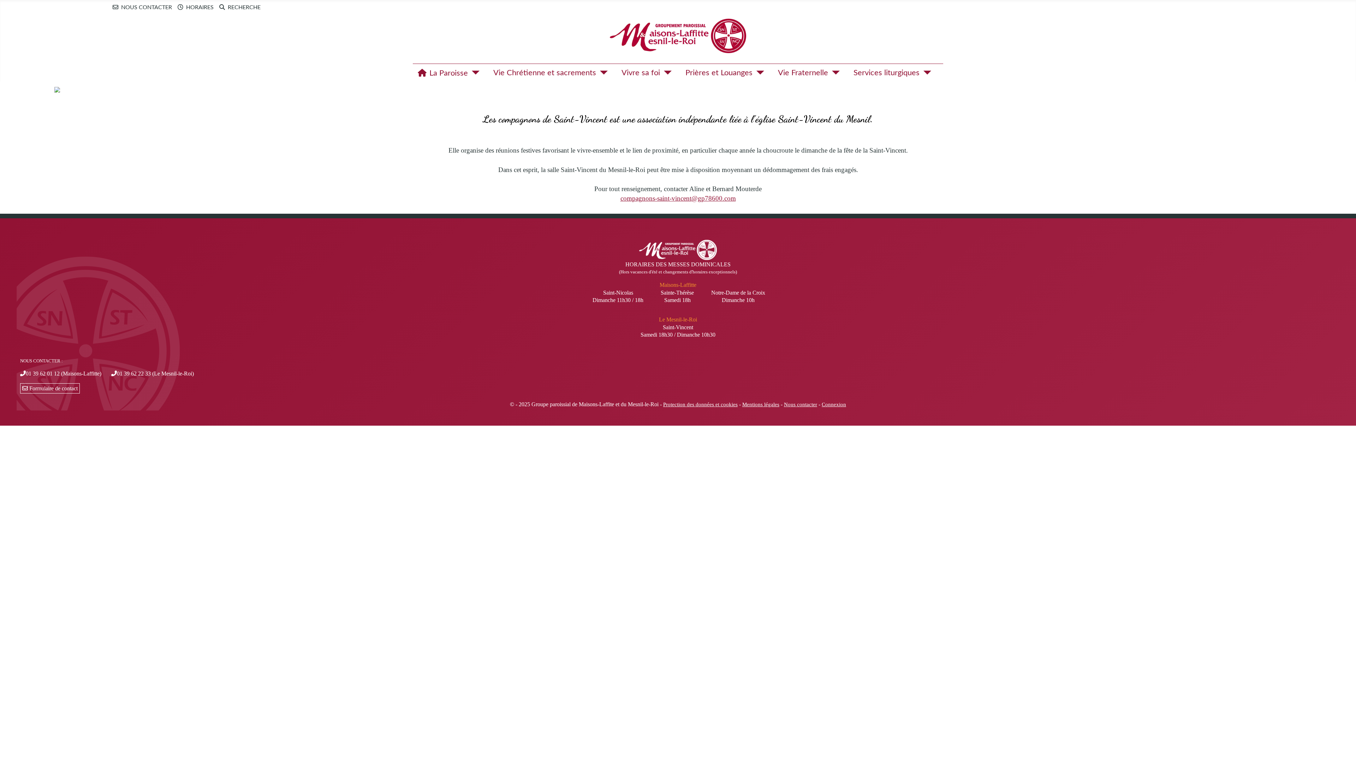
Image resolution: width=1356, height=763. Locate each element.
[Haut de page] (1343, 750)
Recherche (244, 7)
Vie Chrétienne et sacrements (544, 73)
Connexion (834, 404)
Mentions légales (760, 404)
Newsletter (281, 7)
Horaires (200, 7)
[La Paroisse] (474, 72)
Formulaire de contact (53, 388)
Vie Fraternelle (803, 73)
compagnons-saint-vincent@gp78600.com (678, 198)
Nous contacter (146, 7)
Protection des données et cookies (700, 404)
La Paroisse (448, 73)
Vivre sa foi (641, 73)
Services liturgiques (887, 73)
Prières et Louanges (719, 73)
